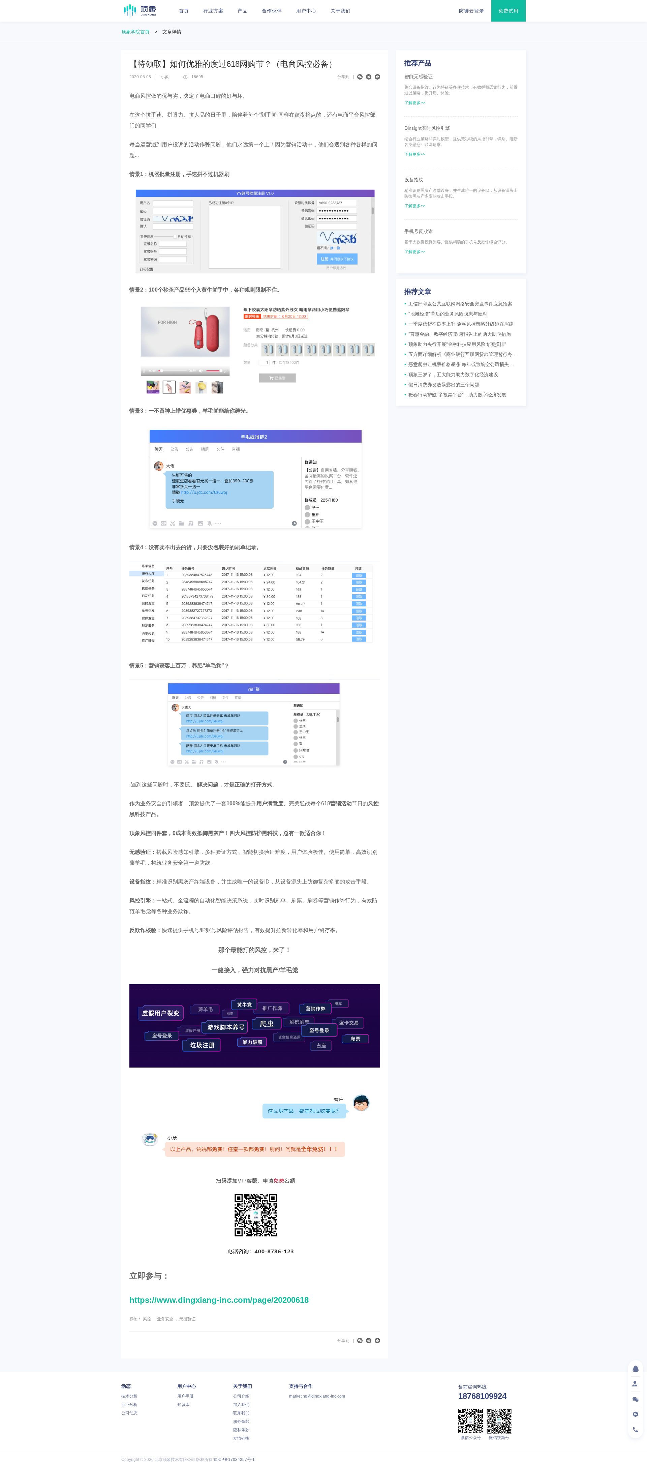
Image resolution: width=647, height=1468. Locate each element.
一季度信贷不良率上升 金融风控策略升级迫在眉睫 (459, 324)
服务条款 (241, 1421)
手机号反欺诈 (418, 231)
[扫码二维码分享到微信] (360, 77)
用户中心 (306, 10)
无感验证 (187, 1319)
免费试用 (508, 10)
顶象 (139, 11)
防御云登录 (471, 10)
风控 (147, 1319)
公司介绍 (241, 1396)
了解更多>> (414, 102)
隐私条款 (241, 1430)
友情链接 (241, 1438)
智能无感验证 (418, 76)
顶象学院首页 (135, 31)
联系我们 (241, 1413)
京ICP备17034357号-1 (234, 1459)
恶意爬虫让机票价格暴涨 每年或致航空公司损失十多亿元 (461, 364)
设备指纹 (413, 179)
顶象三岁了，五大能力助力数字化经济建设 (451, 374)
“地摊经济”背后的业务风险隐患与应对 (445, 314)
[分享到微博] (368, 77)
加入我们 (241, 1404)
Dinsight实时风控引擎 (427, 128)
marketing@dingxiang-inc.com (317, 1396)
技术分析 (129, 1396)
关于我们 (341, 10)
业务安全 (165, 1319)
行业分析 (129, 1404)
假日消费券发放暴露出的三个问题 (441, 384)
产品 (243, 10)
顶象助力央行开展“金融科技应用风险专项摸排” (455, 344)
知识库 (183, 1404)
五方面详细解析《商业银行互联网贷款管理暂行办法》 (461, 354)
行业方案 (213, 10)
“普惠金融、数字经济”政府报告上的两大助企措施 (457, 334)
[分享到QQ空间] (377, 77)
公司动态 (129, 1413)
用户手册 (185, 1396)
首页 (184, 10)
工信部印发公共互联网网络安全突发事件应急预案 (458, 303)
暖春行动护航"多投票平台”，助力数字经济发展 (455, 394)
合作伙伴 (272, 10)
